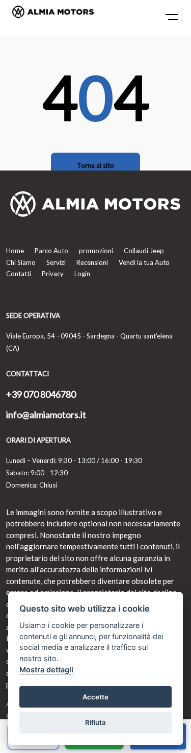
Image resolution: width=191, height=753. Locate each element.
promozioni (96, 251)
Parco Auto (51, 251)
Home (15, 251)
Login (82, 274)
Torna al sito (95, 165)
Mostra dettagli (46, 669)
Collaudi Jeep (144, 251)
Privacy (53, 274)
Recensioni (92, 262)
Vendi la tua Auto (144, 262)
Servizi (56, 262)
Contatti (18, 274)
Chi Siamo (21, 262)
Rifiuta (95, 722)
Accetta (95, 697)
